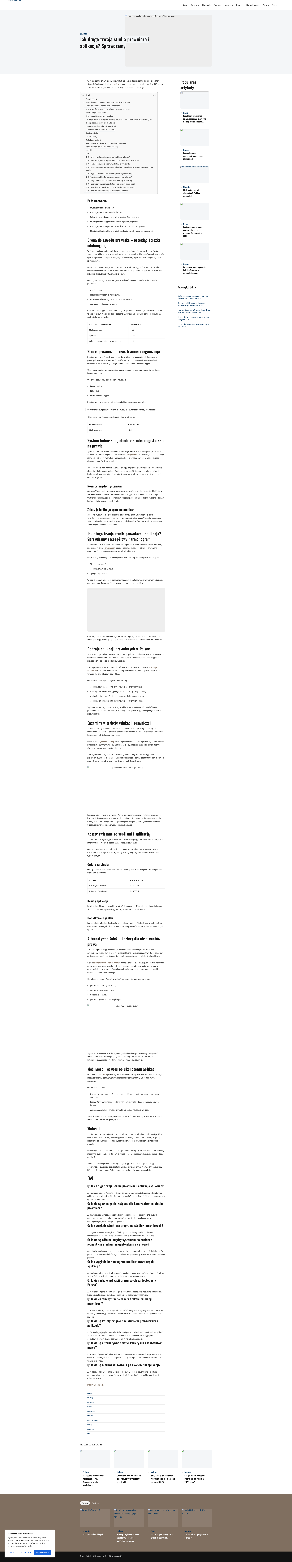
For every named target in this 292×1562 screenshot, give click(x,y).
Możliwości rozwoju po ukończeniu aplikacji (102, 147)
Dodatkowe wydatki (93, 140)
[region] (30, 1543)
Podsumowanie (91, 99)
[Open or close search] (282, 5)
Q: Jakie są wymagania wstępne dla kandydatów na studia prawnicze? (112, 160)
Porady (89, 1425)
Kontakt (88, 1556)
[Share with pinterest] (75, 93)
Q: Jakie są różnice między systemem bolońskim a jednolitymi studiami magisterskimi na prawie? (119, 168)
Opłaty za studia (92, 133)
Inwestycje (91, 1411)
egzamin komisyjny (106, 741)
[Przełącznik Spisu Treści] (152, 95)
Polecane (85, 1503)
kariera (116, 84)
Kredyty (90, 1416)
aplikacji (103, 1074)
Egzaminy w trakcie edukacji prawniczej (101, 126)
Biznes (89, 1393)
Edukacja (83, 33)
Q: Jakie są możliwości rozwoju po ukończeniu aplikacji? (107, 191)
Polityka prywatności (115, 1556)
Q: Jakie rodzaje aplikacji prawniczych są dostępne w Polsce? (109, 177)
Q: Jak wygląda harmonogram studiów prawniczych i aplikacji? (109, 173)
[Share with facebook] (75, 82)
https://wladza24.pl (95, 1384)
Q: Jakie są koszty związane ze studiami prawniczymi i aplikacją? (110, 184)
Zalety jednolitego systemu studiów (99, 116)
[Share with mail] (75, 121)
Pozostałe (90, 1429)
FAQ (87, 153)
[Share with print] (75, 127)
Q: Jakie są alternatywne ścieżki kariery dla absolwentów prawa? (110, 187)
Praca (89, 1434)
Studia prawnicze (131, 454)
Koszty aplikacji (91, 136)
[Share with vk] (75, 116)
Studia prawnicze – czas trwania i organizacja (103, 106)
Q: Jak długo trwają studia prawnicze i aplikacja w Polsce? (108, 157)
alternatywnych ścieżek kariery (106, 962)
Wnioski (89, 150)
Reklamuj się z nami (99, 1556)
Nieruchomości (92, 1420)
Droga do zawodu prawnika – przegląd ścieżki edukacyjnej (108, 102)
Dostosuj (12, 1553)
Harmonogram (109, 548)
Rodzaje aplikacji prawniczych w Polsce (100, 123)
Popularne (95, 1503)
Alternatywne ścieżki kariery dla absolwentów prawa (106, 143)
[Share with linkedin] (75, 110)
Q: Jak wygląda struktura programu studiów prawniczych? (108, 164)
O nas (82, 1556)
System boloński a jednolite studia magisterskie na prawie (108, 109)
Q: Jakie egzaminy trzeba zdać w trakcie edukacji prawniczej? (109, 180)
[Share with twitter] (75, 87)
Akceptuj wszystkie (42, 1553)
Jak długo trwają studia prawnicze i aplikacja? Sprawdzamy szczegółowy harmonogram (119, 119)
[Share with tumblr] (75, 99)
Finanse (89, 1407)
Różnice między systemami (96, 112)
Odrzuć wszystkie (25, 1553)
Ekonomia (90, 1402)
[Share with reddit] (75, 104)
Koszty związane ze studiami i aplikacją (100, 130)
